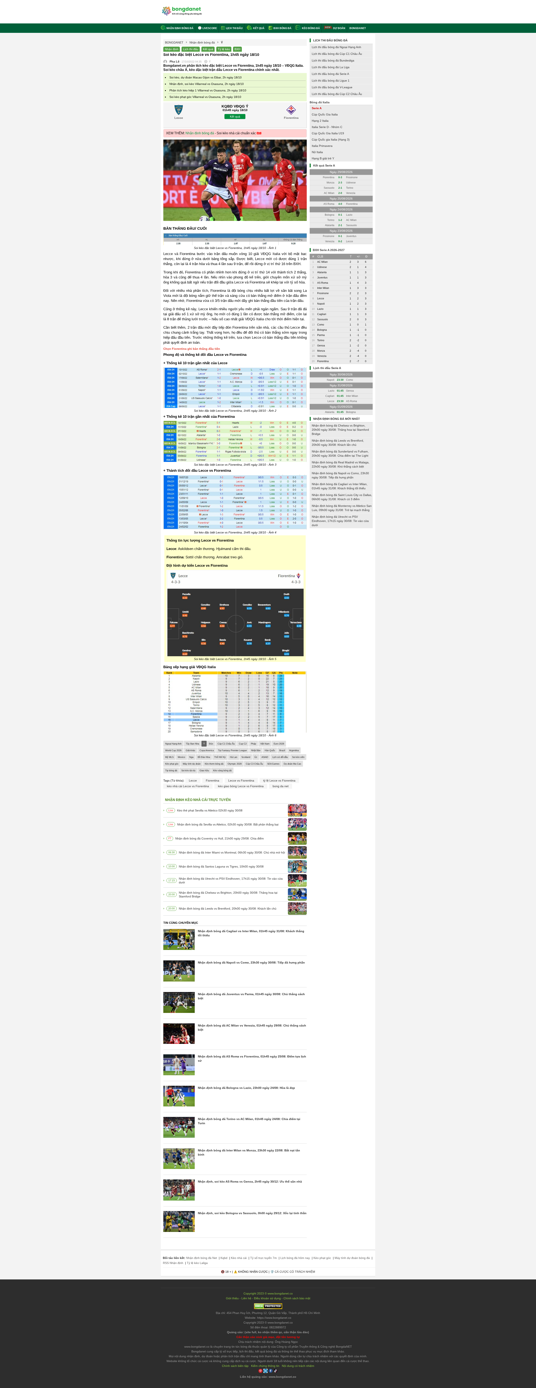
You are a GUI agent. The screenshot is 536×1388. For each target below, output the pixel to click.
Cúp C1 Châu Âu (226, 743)
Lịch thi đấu (234, 28)
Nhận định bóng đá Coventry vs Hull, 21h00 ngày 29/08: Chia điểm (219, 838)
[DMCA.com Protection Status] (268, 1308)
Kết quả (258, 28)
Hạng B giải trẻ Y (323, 158)
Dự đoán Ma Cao (292, 764)
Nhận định (171, 49)
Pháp (253, 743)
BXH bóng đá (282, 28)
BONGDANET (357, 28)
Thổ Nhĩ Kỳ (220, 757)
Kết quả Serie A (324, 165)
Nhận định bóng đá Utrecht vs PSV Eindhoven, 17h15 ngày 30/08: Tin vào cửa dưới (231, 880)
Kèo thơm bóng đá (214, 764)
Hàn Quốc (270, 750)
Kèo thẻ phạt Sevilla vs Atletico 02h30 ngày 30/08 (209, 810)
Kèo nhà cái (239, 1258)
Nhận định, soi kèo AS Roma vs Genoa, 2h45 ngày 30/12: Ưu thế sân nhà (250, 1181)
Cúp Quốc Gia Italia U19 (328, 133)
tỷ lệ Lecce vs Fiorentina (279, 780)
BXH (237, 49)
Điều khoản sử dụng (267, 1298)
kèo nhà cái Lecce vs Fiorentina (188, 786)
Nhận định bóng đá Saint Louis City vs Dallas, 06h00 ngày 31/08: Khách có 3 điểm (342, 497)
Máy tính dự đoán (192, 764)
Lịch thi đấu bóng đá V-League (332, 87)
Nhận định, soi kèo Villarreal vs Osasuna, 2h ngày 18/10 (206, 84)
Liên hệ (246, 1298)
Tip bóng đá (171, 770)
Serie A (317, 108)
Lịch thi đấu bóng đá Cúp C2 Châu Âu (337, 94)
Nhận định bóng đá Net (201, 1258)
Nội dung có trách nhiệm (298, 1365)
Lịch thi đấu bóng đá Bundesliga (333, 60)
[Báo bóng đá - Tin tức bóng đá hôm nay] (181, 8)
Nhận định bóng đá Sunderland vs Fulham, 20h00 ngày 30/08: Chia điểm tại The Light (340, 453)
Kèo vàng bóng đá (222, 770)
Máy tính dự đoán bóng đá (352, 1258)
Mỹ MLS (169, 757)
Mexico (181, 757)
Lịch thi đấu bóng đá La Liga (330, 67)
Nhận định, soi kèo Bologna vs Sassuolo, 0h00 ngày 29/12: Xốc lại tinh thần (252, 1213)
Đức (211, 743)
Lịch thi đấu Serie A (327, 368)
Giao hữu (204, 770)
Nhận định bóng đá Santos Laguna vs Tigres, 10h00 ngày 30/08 (221, 866)
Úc (255, 757)
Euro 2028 (279, 743)
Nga (191, 757)
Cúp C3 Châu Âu (254, 764)
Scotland (245, 757)
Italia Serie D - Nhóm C (327, 127)
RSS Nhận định (173, 1263)
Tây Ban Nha (192, 743)
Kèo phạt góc (172, 764)
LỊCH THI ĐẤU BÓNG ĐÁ (330, 40)
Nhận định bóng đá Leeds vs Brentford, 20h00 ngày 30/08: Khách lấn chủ (227, 908)
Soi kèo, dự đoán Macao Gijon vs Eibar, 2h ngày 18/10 (205, 77)
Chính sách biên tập (235, 1365)
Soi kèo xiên (298, 757)
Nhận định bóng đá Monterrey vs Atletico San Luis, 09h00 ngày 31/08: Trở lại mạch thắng (342, 508)
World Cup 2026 (173, 750)
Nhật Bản (255, 750)
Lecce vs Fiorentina (241, 780)
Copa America (207, 750)
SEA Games (273, 764)
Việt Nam (264, 743)
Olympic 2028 (235, 764)
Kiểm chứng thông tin (265, 1365)
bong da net (281, 786)
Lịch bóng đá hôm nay (295, 1258)
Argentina (294, 750)
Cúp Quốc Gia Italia (325, 114)
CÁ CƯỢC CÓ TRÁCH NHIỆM (295, 1271)
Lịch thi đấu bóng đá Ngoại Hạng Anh (336, 47)
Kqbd (223, 1258)
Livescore (209, 28)
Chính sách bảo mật (296, 1298)
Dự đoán (339, 28)
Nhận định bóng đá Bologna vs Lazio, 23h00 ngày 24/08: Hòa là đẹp (246, 1087)
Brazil (282, 750)
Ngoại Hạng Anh (173, 743)
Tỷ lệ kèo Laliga (197, 1263)
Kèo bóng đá (310, 28)
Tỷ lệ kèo (224, 49)
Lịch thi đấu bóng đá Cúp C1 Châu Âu (337, 53)
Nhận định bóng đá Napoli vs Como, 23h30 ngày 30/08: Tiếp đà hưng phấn (251, 962)
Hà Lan (233, 757)
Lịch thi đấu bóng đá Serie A (330, 74)
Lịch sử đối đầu (280, 757)
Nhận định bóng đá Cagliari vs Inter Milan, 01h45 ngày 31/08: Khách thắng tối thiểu (339, 486)
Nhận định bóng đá (179, 28)
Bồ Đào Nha (204, 757)
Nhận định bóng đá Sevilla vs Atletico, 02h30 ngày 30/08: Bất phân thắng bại (227, 824)
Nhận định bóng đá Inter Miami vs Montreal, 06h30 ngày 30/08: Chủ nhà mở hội (232, 852)
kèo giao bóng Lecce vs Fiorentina (241, 786)
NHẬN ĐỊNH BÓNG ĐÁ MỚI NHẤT (336, 418)
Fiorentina (212, 780)
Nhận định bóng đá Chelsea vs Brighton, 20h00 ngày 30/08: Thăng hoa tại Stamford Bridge (228, 894)
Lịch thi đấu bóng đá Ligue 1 (330, 80)
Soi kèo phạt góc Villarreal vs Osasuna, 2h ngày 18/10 (205, 97)
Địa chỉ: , (268, 1313)
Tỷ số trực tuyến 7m (263, 1258)
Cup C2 (243, 743)
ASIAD (265, 757)
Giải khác (190, 750)
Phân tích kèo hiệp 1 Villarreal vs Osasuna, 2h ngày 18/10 (207, 90)
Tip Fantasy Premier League (232, 750)
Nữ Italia (317, 152)
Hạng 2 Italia (320, 120)
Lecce (193, 780)
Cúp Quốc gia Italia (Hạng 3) (331, 139)
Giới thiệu (232, 1298)
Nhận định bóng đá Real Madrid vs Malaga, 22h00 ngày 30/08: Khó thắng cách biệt (340, 464)
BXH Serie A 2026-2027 (329, 250)
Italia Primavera (322, 145)
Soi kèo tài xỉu (188, 770)
